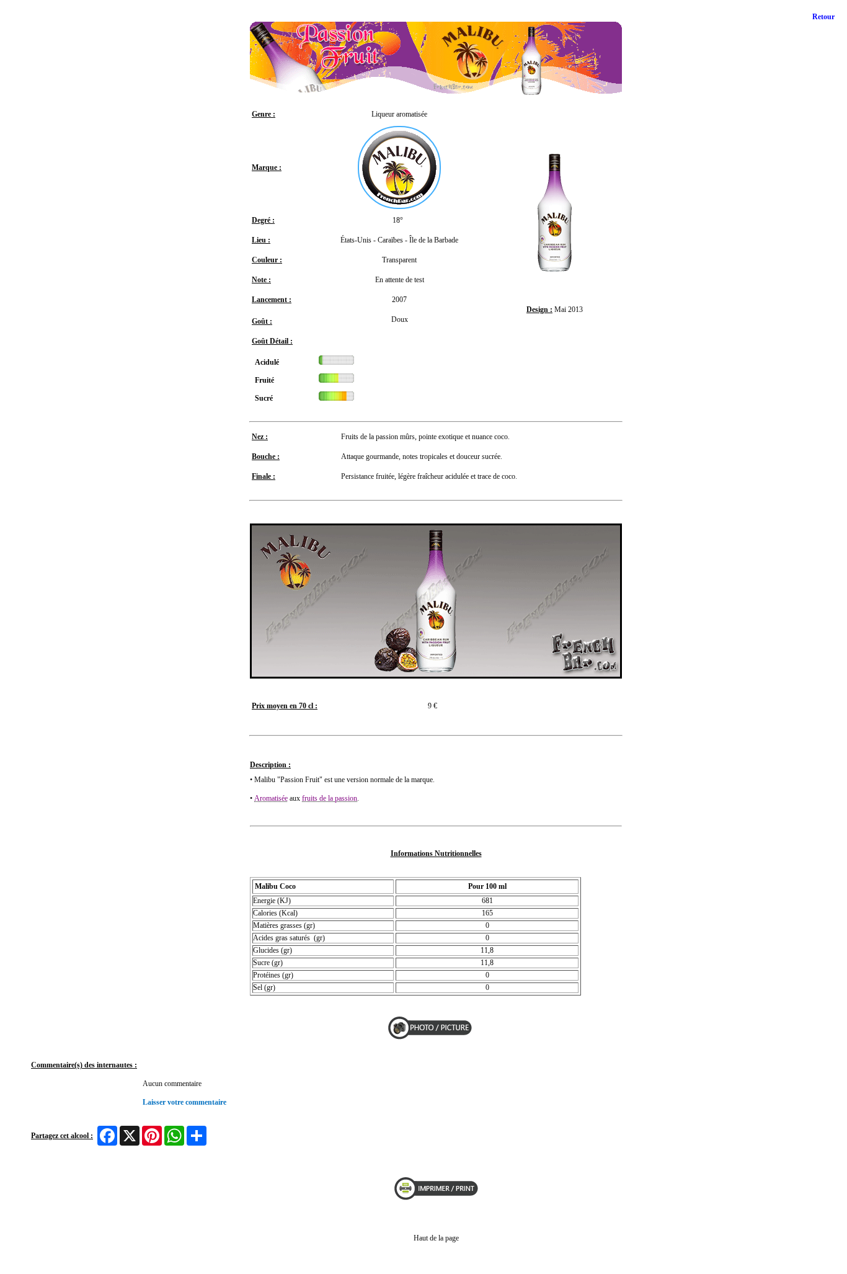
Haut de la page (436, 1238)
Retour (823, 16)
